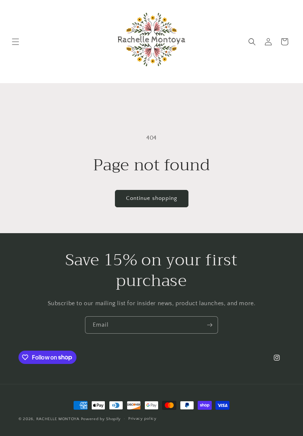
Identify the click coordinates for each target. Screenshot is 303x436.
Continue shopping (151, 198)
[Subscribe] (209, 325)
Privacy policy (142, 418)
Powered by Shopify (101, 419)
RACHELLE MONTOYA (57, 419)
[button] (15, 42)
